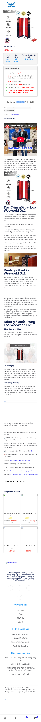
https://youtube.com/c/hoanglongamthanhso (22, 471)
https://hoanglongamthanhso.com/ (19, 460)
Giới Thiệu (20, 610)
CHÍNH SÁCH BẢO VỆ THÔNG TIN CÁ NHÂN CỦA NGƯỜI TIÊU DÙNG (20, 669)
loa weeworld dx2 (9, 110)
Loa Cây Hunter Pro (29, 546)
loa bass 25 (11, 108)
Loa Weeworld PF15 (29, 513)
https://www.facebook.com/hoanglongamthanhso (24, 474)
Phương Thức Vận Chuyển (20, 642)
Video (20, 614)
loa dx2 (18, 108)
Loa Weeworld (15, 114)
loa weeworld (26, 108)
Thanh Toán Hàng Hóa (20, 646)
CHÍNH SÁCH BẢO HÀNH (20, 664)
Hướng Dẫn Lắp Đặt (21, 638)
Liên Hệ (20, 622)
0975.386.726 (20, 102)
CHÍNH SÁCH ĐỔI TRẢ (20, 674)
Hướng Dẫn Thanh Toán (20, 634)
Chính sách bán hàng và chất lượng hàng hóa (20, 659)
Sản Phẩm (20, 618)
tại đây (31, 451)
